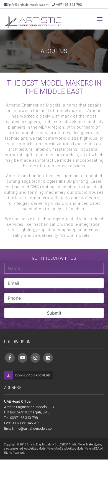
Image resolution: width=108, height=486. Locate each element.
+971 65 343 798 (69, 4)
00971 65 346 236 (25, 423)
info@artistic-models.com (28, 4)
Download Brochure (32, 375)
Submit (54, 313)
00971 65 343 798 (24, 418)
